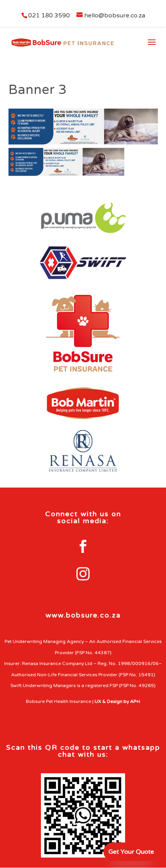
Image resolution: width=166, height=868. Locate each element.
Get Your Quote (131, 852)
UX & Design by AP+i (117, 701)
